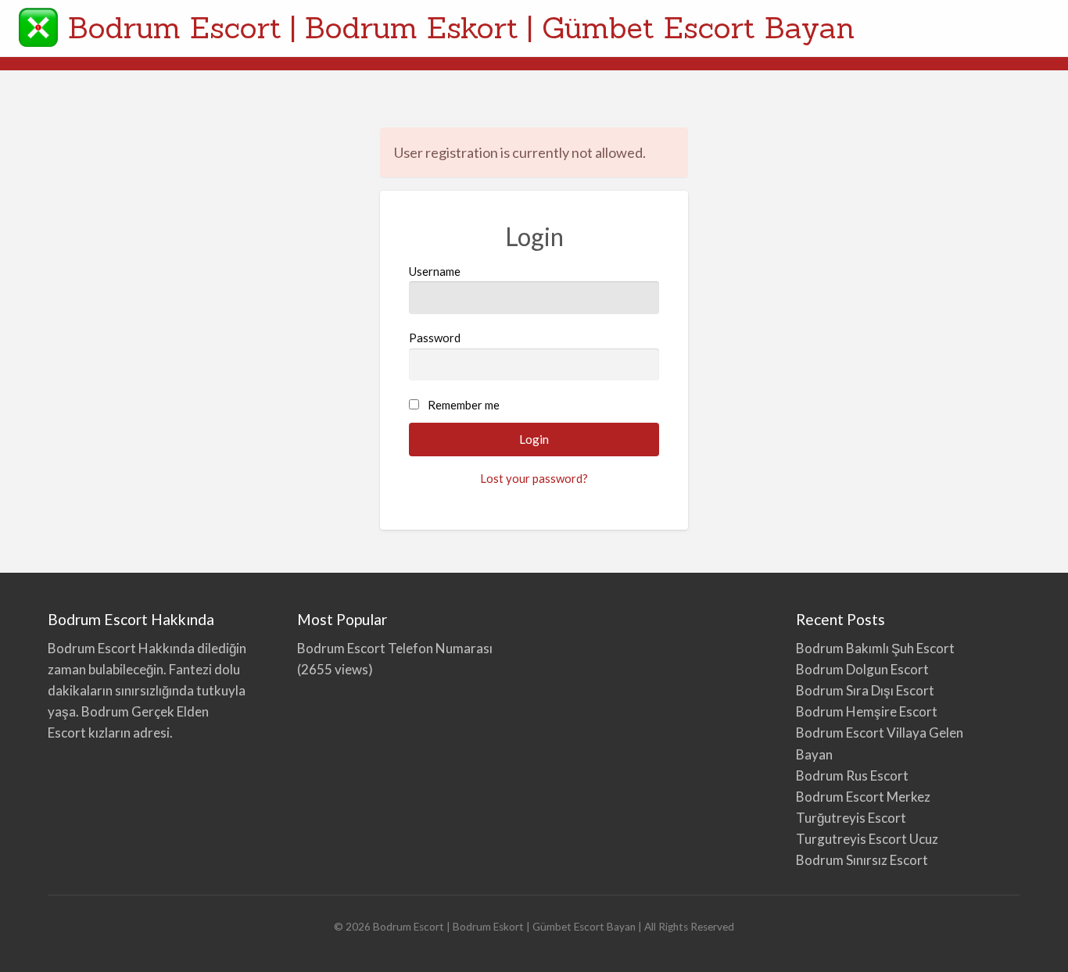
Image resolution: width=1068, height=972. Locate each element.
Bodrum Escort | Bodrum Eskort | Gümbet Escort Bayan (461, 27)
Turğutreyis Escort (851, 817)
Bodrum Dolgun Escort (862, 669)
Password (435, 338)
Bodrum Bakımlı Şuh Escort (875, 648)
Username (435, 271)
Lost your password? (534, 478)
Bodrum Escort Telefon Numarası (395, 648)
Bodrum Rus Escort (852, 775)
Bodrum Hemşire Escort (866, 711)
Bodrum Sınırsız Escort (862, 860)
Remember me (464, 405)
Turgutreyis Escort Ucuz (867, 839)
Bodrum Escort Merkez (863, 796)
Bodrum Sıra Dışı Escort (865, 690)
